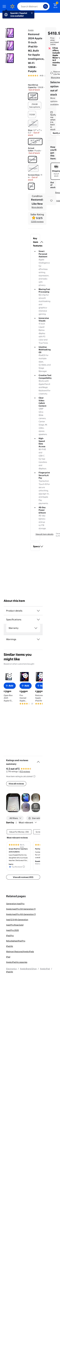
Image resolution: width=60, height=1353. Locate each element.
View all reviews (16, 783)
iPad (8, 957)
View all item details (44, 534)
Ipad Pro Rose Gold (14, 925)
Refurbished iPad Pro (15, 941)
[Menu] (4, 6)
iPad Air (9, 946)
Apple (31, 30)
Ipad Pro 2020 (12, 930)
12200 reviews (37, 221)
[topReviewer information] (23, 866)
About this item (14, 601)
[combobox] (33, 6)
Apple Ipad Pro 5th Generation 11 (21, 909)
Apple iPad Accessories (16, 962)
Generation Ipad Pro (15, 903)
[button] (35, 242)
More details (37, 207)
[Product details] (38, 610)
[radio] (33, 96)
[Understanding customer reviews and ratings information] (34, 776)
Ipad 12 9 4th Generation (17, 919)
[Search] (45, 6)
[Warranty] (36, 628)
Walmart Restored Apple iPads (20, 951)
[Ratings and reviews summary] (38, 760)
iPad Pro (10, 935)
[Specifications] (38, 619)
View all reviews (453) (23, 877)
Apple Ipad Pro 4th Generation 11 (21, 914)
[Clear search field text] (41, 6)
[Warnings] (38, 639)
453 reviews (24, 771)
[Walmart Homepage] (12, 6)
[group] (40, 75)
